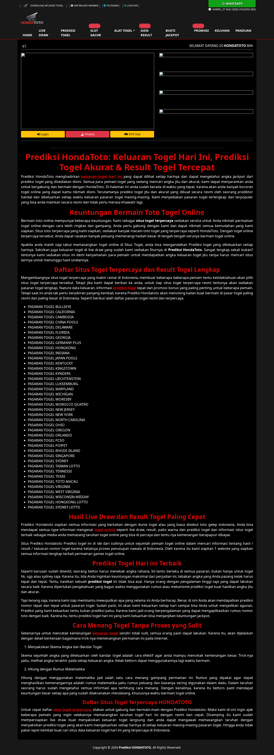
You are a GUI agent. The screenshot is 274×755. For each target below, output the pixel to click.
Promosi (201, 30)
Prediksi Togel (68, 32)
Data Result (146, 32)
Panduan (243, 30)
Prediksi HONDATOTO (135, 747)
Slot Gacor (95, 32)
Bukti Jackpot (172, 32)
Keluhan (222, 30)
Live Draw (43, 32)
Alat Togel (123, 30)
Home (27, 32)
